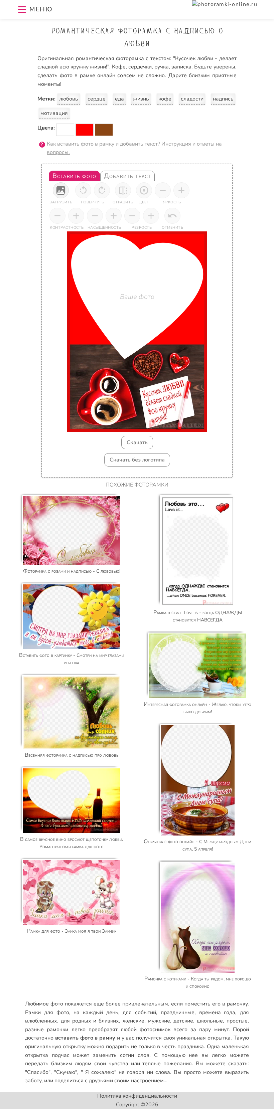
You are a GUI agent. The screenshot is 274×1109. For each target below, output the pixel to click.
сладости (192, 99)
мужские (159, 1021)
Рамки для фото (47, 1012)
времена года (217, 1012)
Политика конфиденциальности (137, 1096)
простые (237, 1021)
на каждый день (96, 1012)
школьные (210, 1021)
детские (183, 1021)
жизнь (141, 99)
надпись (223, 99)
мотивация (54, 113)
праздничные (177, 1012)
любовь (68, 99)
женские (133, 1021)
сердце (97, 99)
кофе (164, 99)
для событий (139, 1012)
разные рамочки (46, 1029)
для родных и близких (90, 1021)
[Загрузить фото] (61, 190)
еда (119, 99)
